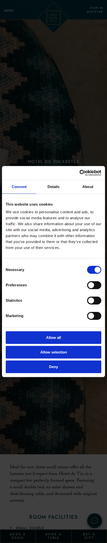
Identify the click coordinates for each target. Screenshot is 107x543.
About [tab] (87, 187)
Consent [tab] (19, 187)
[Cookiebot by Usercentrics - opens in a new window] (79, 173)
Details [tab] (54, 187)
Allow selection (53, 352)
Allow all (53, 337)
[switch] (94, 285)
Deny (53, 367)
